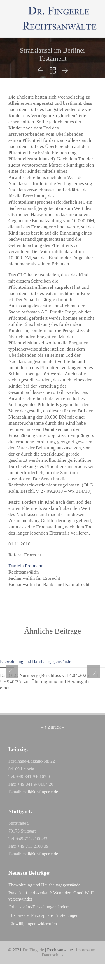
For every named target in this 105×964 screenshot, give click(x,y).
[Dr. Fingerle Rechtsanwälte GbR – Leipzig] (59, 18)
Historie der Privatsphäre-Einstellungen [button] (43, 915)
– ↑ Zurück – (52, 727)
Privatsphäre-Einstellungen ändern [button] (39, 906)
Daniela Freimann (26, 566)
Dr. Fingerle (33, 949)
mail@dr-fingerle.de (40, 791)
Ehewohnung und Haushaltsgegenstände (35, 661)
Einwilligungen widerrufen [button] (33, 923)
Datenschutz (53, 954)
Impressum (85, 949)
